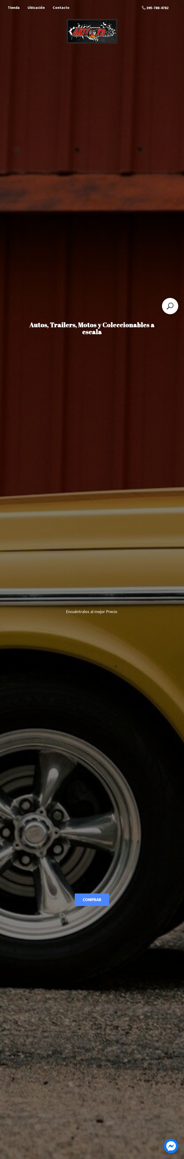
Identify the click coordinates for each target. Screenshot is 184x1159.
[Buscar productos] (170, 306)
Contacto (61, 7)
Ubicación (36, 7)
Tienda (14, 7)
